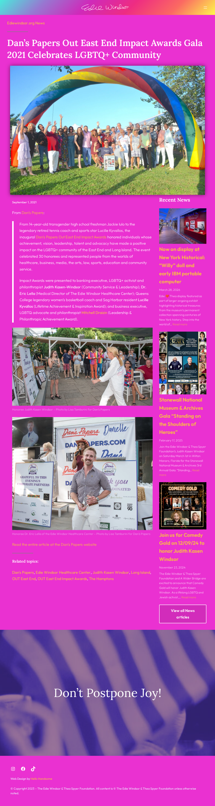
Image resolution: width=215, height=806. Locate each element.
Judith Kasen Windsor (111, 572)
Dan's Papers (23, 572)
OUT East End (24, 578)
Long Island (140, 572)
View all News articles (183, 614)
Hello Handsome (41, 779)
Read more (180, 324)
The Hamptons (101, 578)
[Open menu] (205, 7)
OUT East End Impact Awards (62, 578)
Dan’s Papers (32, 212)
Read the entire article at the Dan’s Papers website (54, 544)
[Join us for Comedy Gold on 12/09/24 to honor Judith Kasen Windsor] (182, 505)
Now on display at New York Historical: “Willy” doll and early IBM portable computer (182, 265)
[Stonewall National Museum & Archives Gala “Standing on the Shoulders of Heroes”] (182, 363)
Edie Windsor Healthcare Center (63, 572)
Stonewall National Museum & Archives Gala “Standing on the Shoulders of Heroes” (181, 415)
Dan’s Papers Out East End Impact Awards (71, 237)
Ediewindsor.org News (26, 23)
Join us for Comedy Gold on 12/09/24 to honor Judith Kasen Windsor (182, 547)
